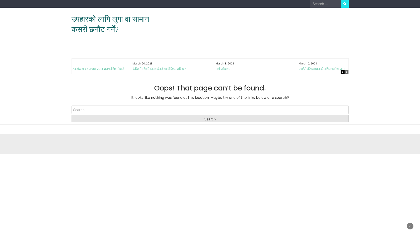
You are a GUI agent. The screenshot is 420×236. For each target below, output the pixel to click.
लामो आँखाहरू (164, 69)
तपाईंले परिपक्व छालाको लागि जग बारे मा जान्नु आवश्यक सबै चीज (273, 69)
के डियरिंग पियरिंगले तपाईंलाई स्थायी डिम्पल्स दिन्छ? (100, 69)
